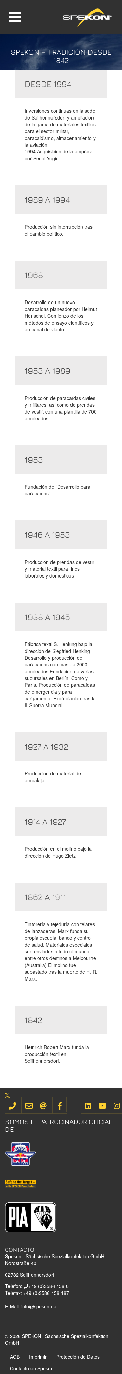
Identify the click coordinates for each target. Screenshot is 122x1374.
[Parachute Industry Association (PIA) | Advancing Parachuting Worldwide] (30, 1216)
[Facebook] (60, 1105)
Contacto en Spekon (32, 1368)
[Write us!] (29, 1105)
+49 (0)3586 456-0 (48, 1286)
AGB (15, 1356)
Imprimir (38, 1356)
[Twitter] (74, 1104)
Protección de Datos (78, 1356)
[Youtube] (102, 1105)
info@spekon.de (38, 1306)
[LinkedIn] (88, 1105)
